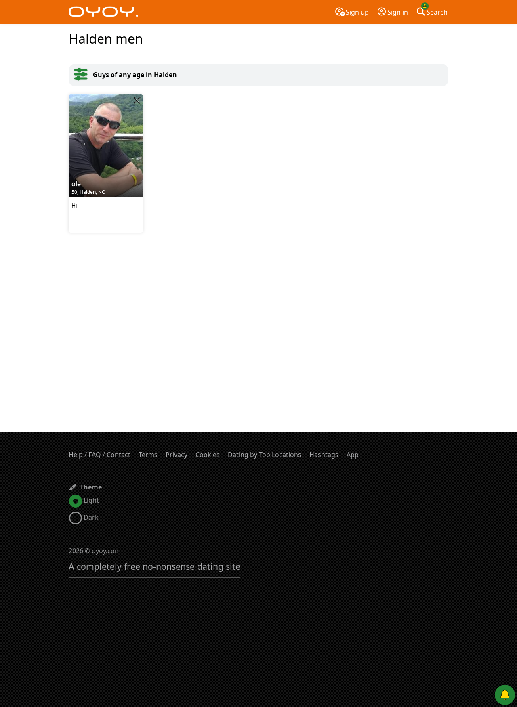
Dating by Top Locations (264, 454)
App (353, 454)
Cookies (207, 454)
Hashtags (323, 454)
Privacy (176, 454)
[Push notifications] (505, 695)
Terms (148, 454)
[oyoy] (103, 12)
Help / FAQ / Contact (99, 454)
